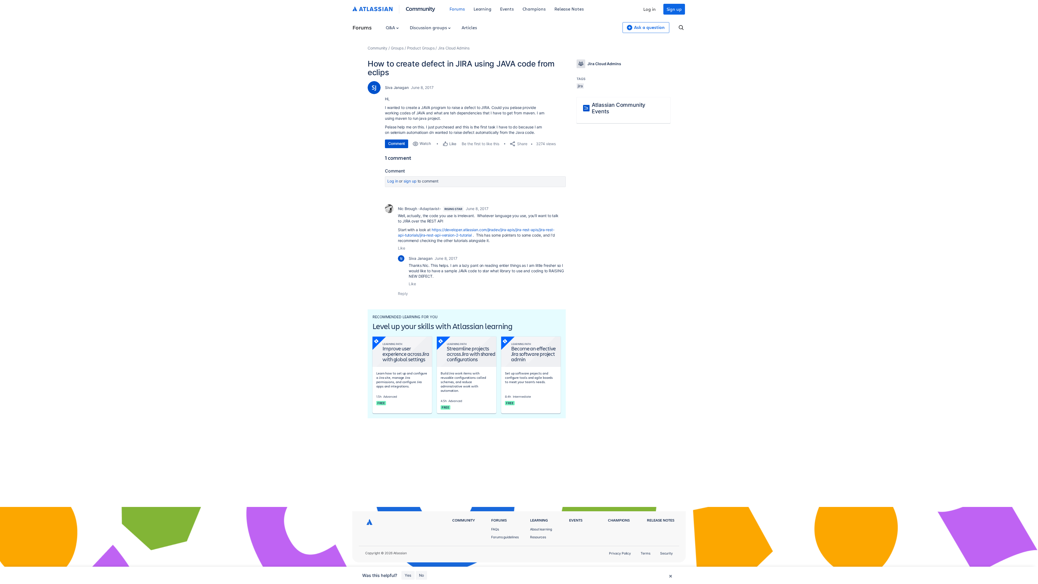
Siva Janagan (397, 87)
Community (420, 8)
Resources (538, 537)
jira (580, 86)
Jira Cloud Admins (454, 48)
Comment (396, 143)
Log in (649, 9)
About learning (541, 529)
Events (507, 9)
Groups (397, 48)
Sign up (674, 9)
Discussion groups (429, 27)
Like (401, 248)
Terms (645, 553)
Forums (457, 9)
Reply (403, 293)
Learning (482, 9)
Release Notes (569, 9)
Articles (469, 27)
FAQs (495, 529)
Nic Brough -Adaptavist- (419, 208)
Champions (534, 9)
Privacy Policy (620, 553)
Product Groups (421, 48)
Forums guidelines (505, 537)
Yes (408, 575)
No (421, 575)
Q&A (391, 27)
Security (666, 553)
